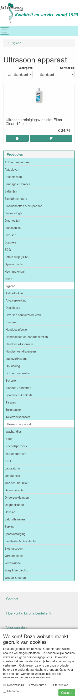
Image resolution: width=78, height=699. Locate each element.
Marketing (13, 691)
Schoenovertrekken (18, 373)
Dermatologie (13, 213)
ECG (8, 249)
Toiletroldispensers (18, 417)
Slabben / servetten (18, 388)
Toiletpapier (13, 409)
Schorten (11, 380)
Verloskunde (13, 563)
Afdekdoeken (14, 293)
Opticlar (10, 512)
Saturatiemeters (15, 519)
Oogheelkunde (14, 505)
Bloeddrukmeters (16, 198)
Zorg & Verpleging (16, 570)
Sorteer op (67, 68)
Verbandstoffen (14, 556)
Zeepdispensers (16, 446)
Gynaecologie (14, 264)
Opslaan (66, 692)
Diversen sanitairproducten (23, 315)
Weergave (26, 68)
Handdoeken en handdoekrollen (27, 337)
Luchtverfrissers (16, 358)
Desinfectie (13, 307)
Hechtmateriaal (15, 271)
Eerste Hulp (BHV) (17, 257)
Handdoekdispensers (19, 344)
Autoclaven (12, 169)
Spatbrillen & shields (19, 395)
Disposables (13, 228)
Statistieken (60, 685)
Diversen (10, 235)
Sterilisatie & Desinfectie (20, 541)
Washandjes (14, 431)
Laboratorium (13, 468)
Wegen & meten (15, 577)
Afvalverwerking (16, 300)
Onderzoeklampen (17, 497)
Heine (8, 279)
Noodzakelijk (15, 685)
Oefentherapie (14, 490)
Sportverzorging (15, 534)
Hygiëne (10, 286)
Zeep (9, 439)
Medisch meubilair (16, 483)
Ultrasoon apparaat (18, 424)
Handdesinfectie (16, 329)
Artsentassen (13, 177)
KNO (8, 461)
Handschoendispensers (21, 351)
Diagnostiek (12, 220)
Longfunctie (12, 475)
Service (9, 526)
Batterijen (11, 191)
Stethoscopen (14, 548)
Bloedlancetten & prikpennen (23, 206)
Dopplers (10, 242)
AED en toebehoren (18, 162)
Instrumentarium (15, 454)
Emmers (11, 322)
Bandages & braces (17, 184)
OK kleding (13, 366)
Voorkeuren (38, 685)
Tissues (11, 402)
